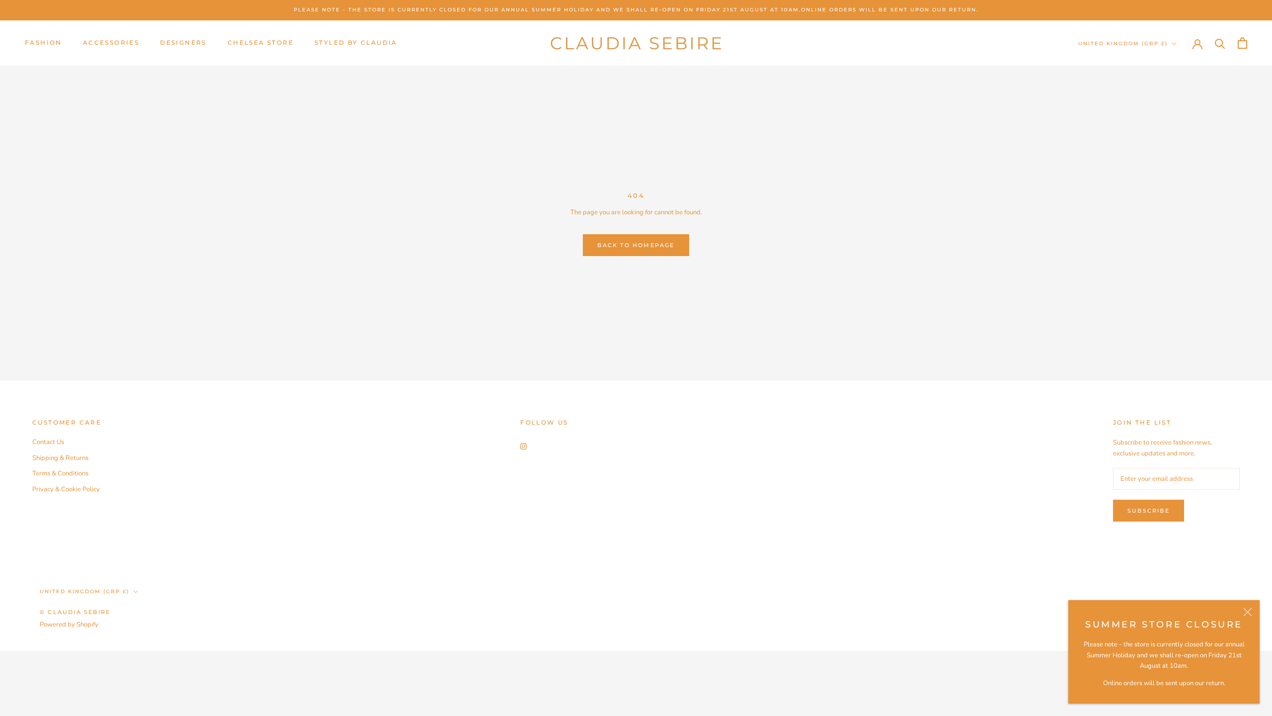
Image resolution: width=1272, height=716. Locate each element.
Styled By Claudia (356, 42)
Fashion (43, 42)
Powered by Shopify (69, 624)
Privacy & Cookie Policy (66, 489)
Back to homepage (635, 245)
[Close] (1247, 612)
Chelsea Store (261, 42)
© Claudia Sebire (75, 612)
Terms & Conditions (60, 473)
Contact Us (48, 442)
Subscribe (1148, 510)
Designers (183, 42)
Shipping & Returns (60, 457)
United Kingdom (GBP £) (1123, 43)
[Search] (1220, 43)
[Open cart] (1242, 43)
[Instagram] (523, 446)
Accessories (111, 42)
